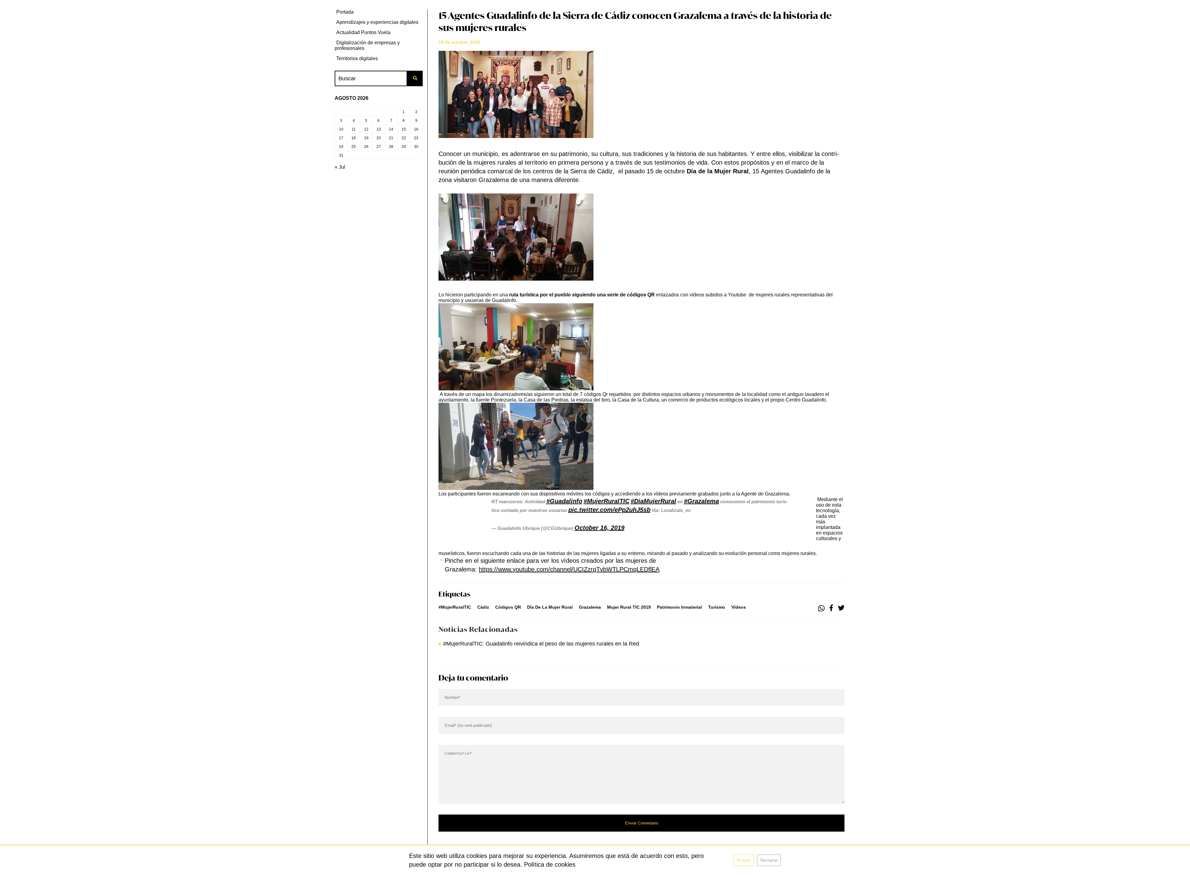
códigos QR (508, 607)
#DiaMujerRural (653, 501)
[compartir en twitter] (841, 608)
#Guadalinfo (564, 501)
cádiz (483, 607)
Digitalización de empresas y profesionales (367, 45)
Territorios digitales (357, 58)
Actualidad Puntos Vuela (363, 32)
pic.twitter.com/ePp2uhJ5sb (609, 509)
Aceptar (744, 860)
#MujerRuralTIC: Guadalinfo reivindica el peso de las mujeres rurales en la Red (541, 644)
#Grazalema (701, 501)
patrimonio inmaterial (679, 607)
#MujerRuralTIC (606, 501)
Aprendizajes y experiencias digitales (377, 22)
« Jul (340, 167)
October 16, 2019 (599, 527)
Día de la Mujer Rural (550, 607)
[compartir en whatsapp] (821, 608)
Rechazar (769, 860)
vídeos (738, 607)
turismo (716, 607)
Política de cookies (549, 864)
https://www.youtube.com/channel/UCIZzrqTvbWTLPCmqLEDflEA (569, 569)
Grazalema (590, 607)
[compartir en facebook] (831, 608)
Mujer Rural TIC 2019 (629, 607)
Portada (345, 12)
